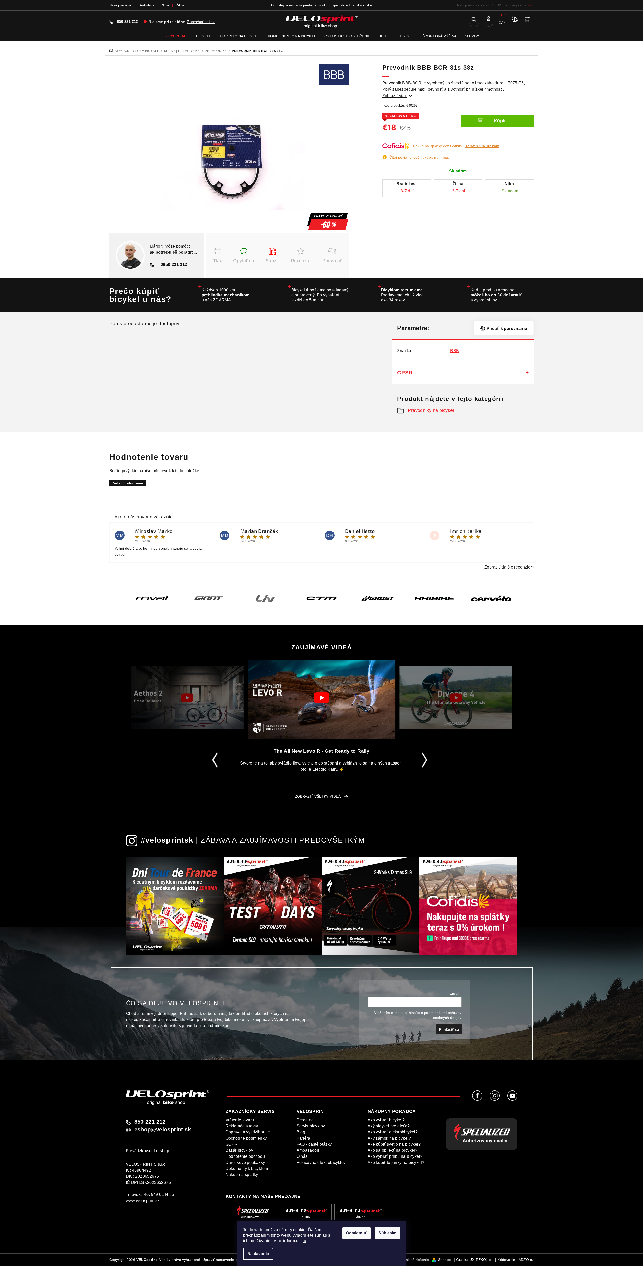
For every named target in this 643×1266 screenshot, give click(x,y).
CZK (502, 23)
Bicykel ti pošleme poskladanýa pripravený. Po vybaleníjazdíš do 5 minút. (320, 295)
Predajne (305, 1120)
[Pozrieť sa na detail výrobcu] (334, 74)
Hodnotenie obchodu (245, 1156)
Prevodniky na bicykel (431, 410)
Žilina (180, 5)
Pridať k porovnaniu (507, 328)
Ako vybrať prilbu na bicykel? (395, 1156)
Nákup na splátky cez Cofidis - (456, 146)
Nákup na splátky (242, 1174)
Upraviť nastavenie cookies (225, 1260)
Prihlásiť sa (449, 1029)
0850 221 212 (173, 264)
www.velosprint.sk (143, 1200)
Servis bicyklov (311, 1126)
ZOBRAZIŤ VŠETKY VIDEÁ (318, 796)
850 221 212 (127, 21)
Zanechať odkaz (201, 22)
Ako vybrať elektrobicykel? (393, 1132)
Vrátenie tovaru (240, 1120)
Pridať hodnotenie (127, 483)
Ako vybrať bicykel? (386, 1120)
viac (530, 5)
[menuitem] (176, 36)
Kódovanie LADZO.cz (515, 1260)
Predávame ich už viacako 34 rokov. (402, 295)
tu (304, 1241)
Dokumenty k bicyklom (247, 1168)
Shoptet (444, 1260)
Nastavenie (258, 1254)
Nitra (165, 5)
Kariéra (304, 1138)
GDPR (232, 1144)
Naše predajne (120, 5)
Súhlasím (387, 1233)
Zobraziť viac (397, 96)
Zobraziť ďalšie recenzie (507, 567)
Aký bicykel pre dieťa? (389, 1126)
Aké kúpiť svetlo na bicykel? (394, 1144)
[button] (260, 612)
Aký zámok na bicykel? (389, 1138)
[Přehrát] (187, 697)
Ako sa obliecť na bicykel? (392, 1150)
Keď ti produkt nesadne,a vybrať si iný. (496, 295)
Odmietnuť (356, 1233)
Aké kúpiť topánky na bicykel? (396, 1162)
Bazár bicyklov (239, 1150)
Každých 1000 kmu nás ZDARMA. (226, 295)
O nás (302, 1156)
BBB (454, 350)
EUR (502, 15)
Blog (301, 1132)
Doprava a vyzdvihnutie (248, 1132)
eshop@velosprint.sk (162, 1130)
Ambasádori (308, 1150)
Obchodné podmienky (246, 1138)
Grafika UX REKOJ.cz (474, 1260)
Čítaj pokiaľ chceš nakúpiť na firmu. (419, 157)
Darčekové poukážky (245, 1162)
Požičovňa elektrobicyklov (321, 1162)
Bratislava (146, 5)
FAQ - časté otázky (314, 1144)
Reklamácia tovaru (243, 1126)
